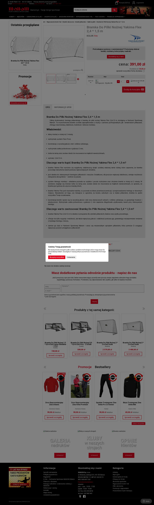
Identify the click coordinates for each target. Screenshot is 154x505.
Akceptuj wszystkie (57, 257)
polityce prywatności (83, 251)
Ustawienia (71, 257)
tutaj (49, 253)
